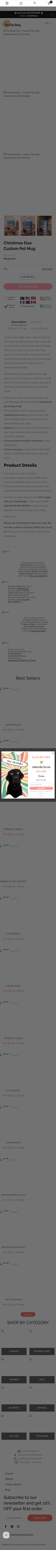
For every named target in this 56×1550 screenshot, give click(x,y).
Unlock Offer (41, 788)
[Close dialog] (53, 753)
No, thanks (41, 796)
